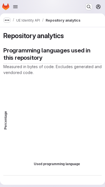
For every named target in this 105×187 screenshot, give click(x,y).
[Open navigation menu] (15, 6)
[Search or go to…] (88, 6)
